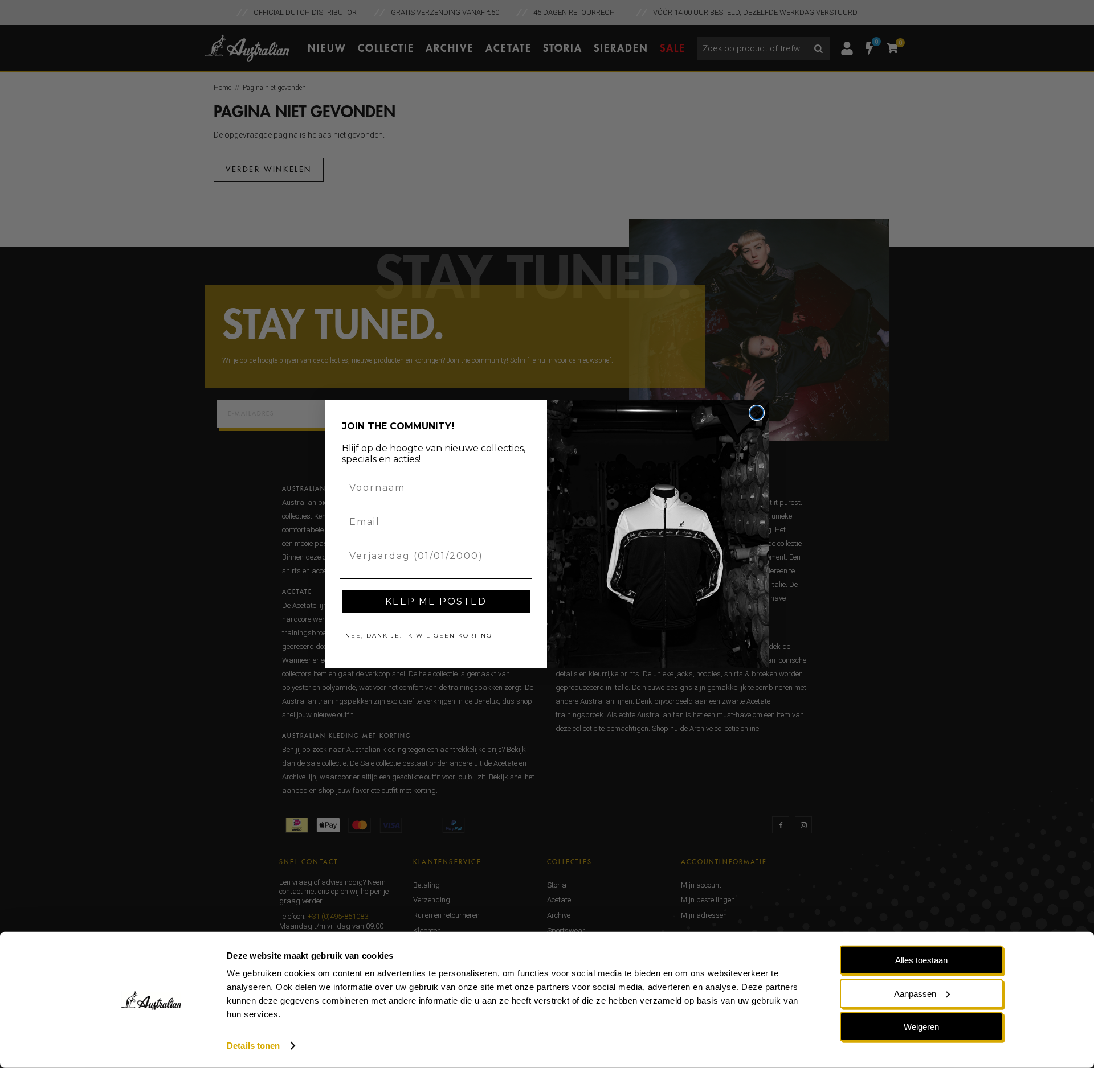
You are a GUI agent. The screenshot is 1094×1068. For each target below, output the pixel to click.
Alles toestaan (921, 960)
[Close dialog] (757, 413)
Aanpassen (915, 993)
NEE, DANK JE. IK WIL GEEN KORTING (418, 635)
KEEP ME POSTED (436, 601)
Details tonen (253, 1045)
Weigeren (921, 1027)
